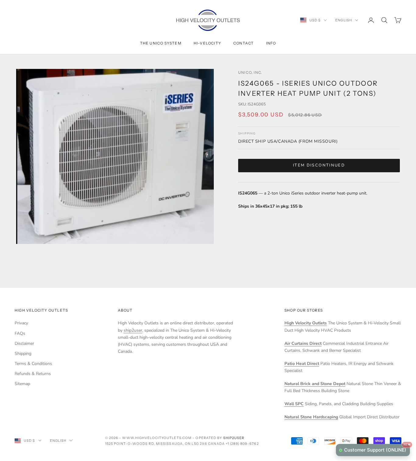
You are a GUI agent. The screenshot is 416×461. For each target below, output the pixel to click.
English (343, 20)
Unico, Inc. (250, 72)
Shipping (23, 353)
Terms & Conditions (33, 363)
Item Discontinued (319, 165)
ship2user (133, 330)
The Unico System (161, 43)
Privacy (21, 323)
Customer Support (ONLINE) (377, 448)
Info (271, 43)
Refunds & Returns (33, 374)
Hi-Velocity (207, 43)
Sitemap (22, 384)
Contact (243, 43)
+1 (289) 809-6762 (242, 443)
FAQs (20, 333)
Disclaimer (24, 343)
